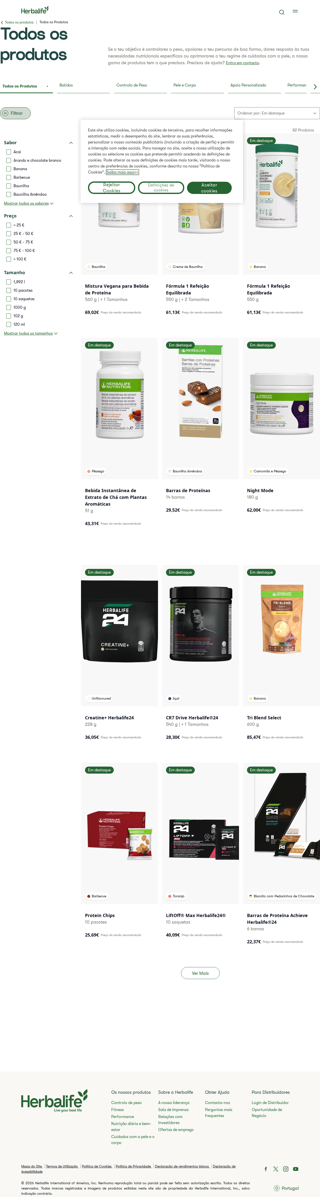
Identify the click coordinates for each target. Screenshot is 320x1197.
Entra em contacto (242, 63)
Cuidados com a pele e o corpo (132, 1140)
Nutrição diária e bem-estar (131, 1127)
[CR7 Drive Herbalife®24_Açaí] (200, 656)
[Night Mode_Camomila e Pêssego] (281, 428)
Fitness (117, 1110)
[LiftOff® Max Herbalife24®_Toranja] (200, 853)
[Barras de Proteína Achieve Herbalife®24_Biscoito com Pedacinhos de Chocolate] (281, 857)
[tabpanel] (160, 551)
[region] (161, 161)
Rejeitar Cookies (111, 187)
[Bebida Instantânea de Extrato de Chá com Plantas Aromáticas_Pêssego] (119, 435)
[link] (296, 11)
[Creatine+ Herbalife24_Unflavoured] (119, 656)
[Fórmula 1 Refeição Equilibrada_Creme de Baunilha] (200, 227)
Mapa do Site (32, 1166)
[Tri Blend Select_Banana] (281, 656)
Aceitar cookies (209, 187)
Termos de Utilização (62, 1166)
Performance (122, 1117)
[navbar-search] (282, 12)
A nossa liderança (173, 1103)
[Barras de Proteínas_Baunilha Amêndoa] (200, 428)
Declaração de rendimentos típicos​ (182, 1166)
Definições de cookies (161, 187)
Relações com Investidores (170, 1120)
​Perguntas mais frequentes (218, 1113)
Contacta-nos (217, 1103)
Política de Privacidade (134, 1166)
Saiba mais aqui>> (122, 172)
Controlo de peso (126, 1103)
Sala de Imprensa (173, 1110)
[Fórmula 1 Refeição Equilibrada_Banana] (281, 227)
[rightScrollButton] (315, 86)
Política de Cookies (97, 1166)
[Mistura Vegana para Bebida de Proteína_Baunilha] (119, 227)
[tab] (26, 86)
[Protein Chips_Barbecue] (119, 853)
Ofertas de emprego (176, 1130)
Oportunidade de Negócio (267, 1113)
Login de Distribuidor (270, 1103)
